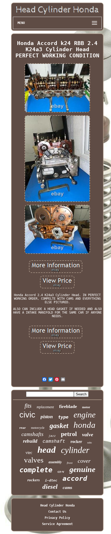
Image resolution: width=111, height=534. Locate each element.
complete (35, 470)
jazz (52, 436)
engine (85, 414)
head (46, 450)
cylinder (75, 450)
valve (87, 434)
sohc (89, 442)
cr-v (61, 471)
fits (28, 406)
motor (86, 407)
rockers (33, 480)
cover (84, 461)
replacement (45, 407)
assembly (55, 462)
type (63, 417)
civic (27, 414)
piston (47, 416)
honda (85, 425)
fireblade (68, 406)
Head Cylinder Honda (57, 505)
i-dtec (51, 480)
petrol (69, 434)
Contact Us (57, 511)
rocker (76, 441)
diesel (50, 486)
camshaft (54, 441)
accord (74, 478)
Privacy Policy (57, 518)
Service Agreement (57, 524)
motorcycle (37, 428)
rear (22, 428)
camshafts (32, 434)
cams (67, 487)
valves (33, 460)
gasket (59, 426)
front (70, 462)
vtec (29, 452)
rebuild (30, 441)
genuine (82, 469)
